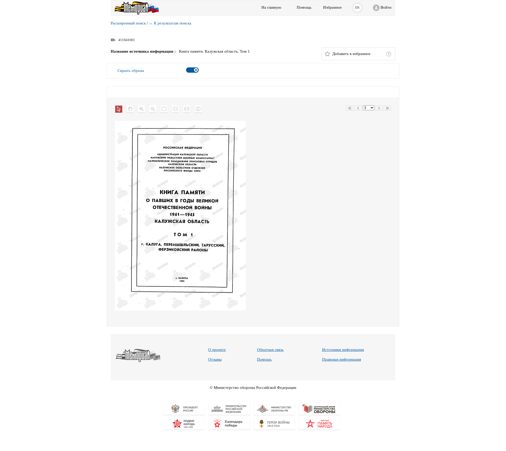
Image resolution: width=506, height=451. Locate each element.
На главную (271, 7)
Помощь (264, 359)
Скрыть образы (131, 70)
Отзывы (215, 359)
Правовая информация (341, 359)
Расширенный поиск (128, 23)
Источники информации (343, 350)
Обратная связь (270, 350)
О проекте (217, 350)
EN (357, 7)
